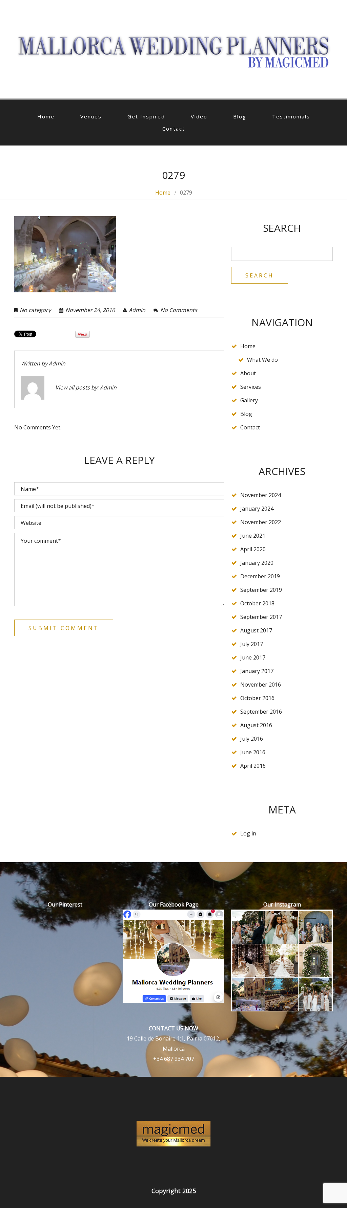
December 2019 (260, 576)
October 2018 (257, 603)
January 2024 (256, 508)
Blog (239, 116)
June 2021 (252, 535)
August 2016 (256, 725)
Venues (91, 116)
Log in (248, 833)
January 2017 (256, 671)
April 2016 (253, 765)
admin (137, 310)
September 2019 (261, 590)
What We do (262, 359)
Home (46, 116)
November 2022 (260, 522)
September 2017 (261, 617)
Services (250, 386)
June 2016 (252, 752)
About (248, 373)
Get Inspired (146, 116)
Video (199, 116)
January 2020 (256, 562)
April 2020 (253, 549)
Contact (173, 128)
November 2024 (260, 495)
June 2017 (252, 657)
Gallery (249, 400)
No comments (178, 310)
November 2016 (260, 684)
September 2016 (261, 711)
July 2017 (251, 644)
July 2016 (251, 738)
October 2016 (257, 698)
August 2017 (256, 630)
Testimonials (291, 116)
